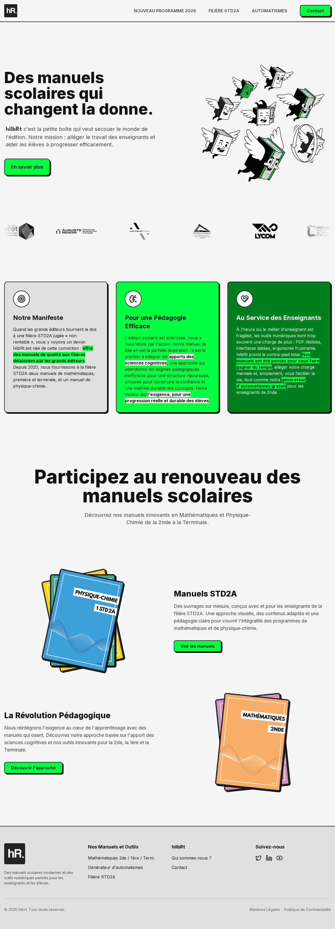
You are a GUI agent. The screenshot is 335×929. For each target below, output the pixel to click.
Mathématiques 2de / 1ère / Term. (121, 858)
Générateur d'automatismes (115, 867)
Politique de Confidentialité (307, 909)
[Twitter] (258, 858)
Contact (315, 10)
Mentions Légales (265, 909)
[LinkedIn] (269, 858)
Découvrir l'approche (33, 767)
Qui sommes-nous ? (191, 858)
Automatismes (269, 10)
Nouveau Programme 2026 (165, 10)
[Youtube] (279, 858)
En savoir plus (27, 167)
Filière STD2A (224, 10)
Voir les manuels (198, 646)
